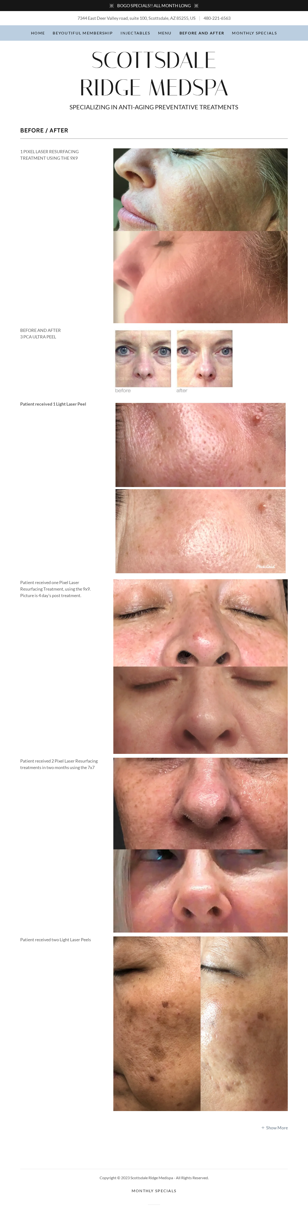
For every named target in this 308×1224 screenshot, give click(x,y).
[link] (154, 93)
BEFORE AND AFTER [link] (202, 33)
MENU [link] (165, 33)
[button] (274, 1127)
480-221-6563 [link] (217, 18)
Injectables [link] (135, 33)
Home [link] (38, 33)
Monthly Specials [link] (254, 33)
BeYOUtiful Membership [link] (83, 33)
